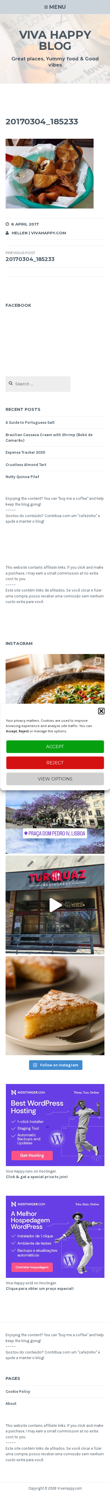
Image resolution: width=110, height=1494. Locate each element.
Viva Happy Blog (55, 40)
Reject (55, 762)
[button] (101, 711)
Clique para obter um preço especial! (40, 1288)
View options (55, 779)
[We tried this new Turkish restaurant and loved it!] (55, 905)
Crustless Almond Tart (26, 465)
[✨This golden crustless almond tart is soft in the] (55, 1005)
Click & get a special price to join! (37, 1177)
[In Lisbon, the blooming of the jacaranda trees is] (55, 804)
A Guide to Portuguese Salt (30, 422)
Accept (55, 746)
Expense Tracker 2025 (25, 452)
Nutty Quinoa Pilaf (22, 477)
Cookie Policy (18, 1391)
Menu (57, 7)
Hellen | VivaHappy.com (39, 233)
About (11, 1403)
